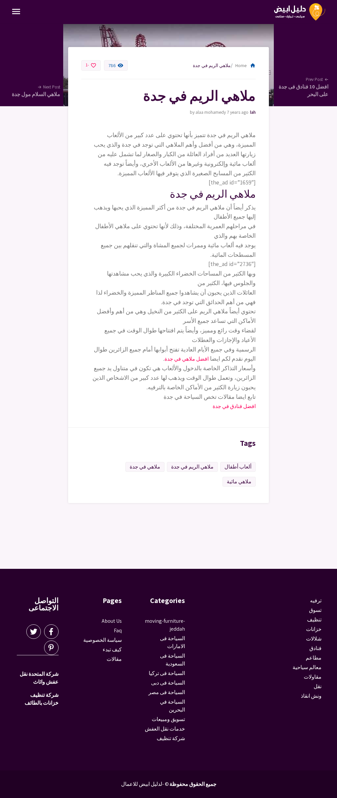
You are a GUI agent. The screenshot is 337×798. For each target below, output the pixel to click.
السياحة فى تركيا (167, 673)
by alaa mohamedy (208, 112)
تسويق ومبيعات (168, 719)
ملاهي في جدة (145, 466)
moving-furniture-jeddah (253, 112)
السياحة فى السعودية (172, 659)
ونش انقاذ (311, 695)
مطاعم (314, 657)
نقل (318, 686)
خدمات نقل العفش (165, 728)
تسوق (315, 610)
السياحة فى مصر (166, 692)
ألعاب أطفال (237, 466)
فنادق (315, 648)
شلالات (314, 638)
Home (245, 65)
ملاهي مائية (239, 481)
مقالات (114, 659)
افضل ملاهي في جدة (187, 358)
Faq (118, 630)
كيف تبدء (112, 649)
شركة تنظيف (171, 738)
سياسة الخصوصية (102, 640)
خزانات (314, 629)
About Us (112, 620)
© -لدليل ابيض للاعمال (145, 784)
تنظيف (314, 619)
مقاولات (313, 676)
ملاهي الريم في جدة (192, 466)
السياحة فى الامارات (172, 642)
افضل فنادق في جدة (234, 406)
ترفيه (316, 600)
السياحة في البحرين (172, 705)
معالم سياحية (307, 667)
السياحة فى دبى (168, 682)
